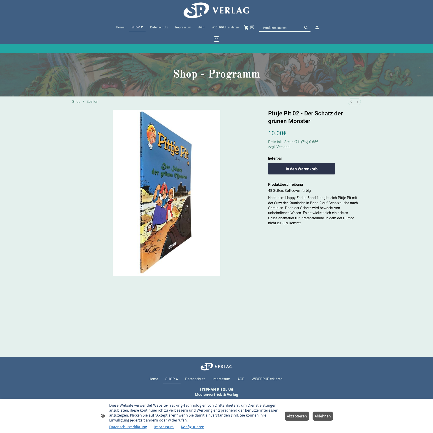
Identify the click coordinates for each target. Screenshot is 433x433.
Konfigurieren (192, 426)
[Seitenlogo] (216, 10)
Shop (76, 101)
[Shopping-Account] (317, 27)
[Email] (216, 39)
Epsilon (92, 101)
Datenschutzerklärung (128, 426)
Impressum (164, 426)
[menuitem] (351, 102)
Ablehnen (323, 416)
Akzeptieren (297, 416)
